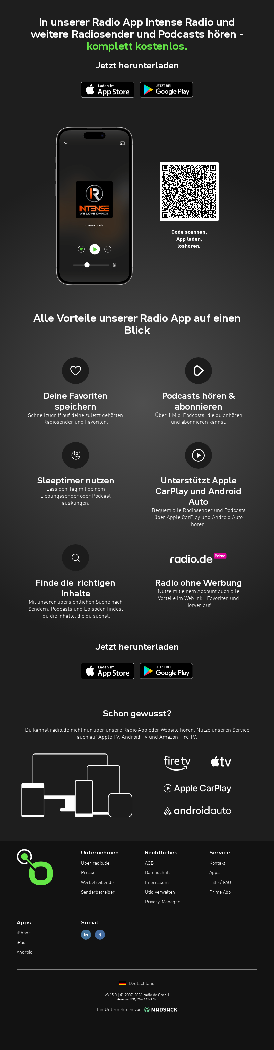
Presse (88, 872)
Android (25, 952)
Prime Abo (220, 892)
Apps (214, 872)
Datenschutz (158, 872)
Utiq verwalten (160, 892)
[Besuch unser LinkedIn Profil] (86, 934)
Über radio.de (95, 863)
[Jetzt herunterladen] (107, 89)
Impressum (157, 882)
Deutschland (141, 983)
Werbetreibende (97, 882)
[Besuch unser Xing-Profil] (100, 934)
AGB (149, 863)
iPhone (24, 933)
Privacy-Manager (162, 902)
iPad (21, 942)
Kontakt (217, 863)
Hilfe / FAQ (220, 882)
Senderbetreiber (98, 892)
